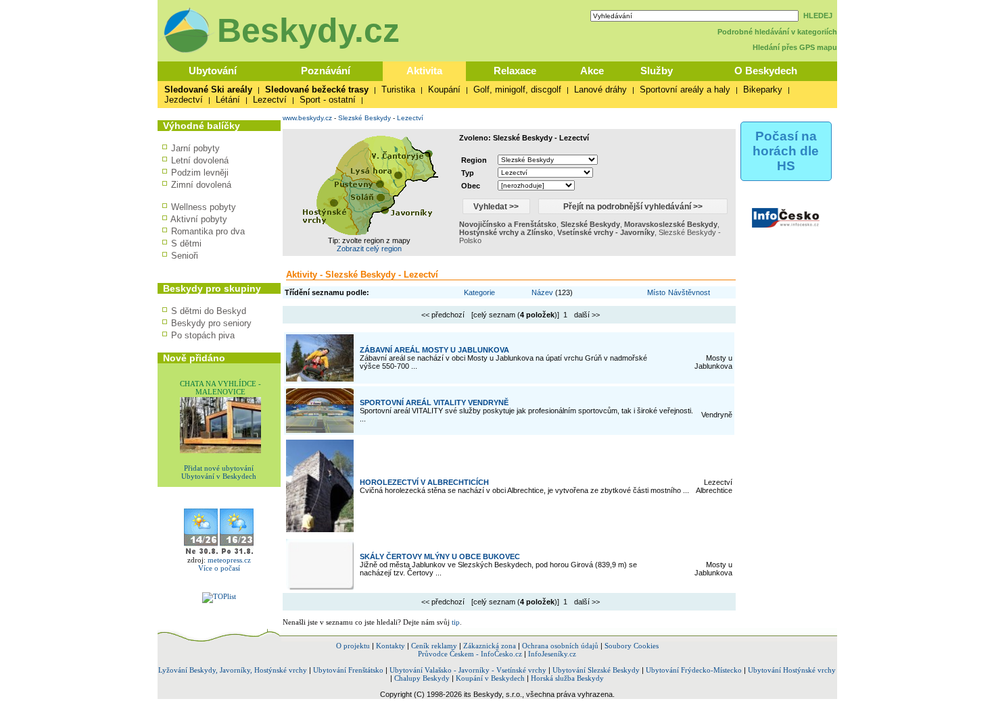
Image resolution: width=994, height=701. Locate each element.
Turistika (398, 89)
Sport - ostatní (328, 100)
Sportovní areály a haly (685, 89)
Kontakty (390, 646)
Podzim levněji (200, 172)
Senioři (184, 256)
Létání (228, 100)
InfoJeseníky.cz (552, 654)
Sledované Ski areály (208, 89)
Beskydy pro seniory (211, 323)
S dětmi (186, 243)
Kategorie (479, 292)
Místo (656, 292)
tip (456, 622)
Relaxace (515, 70)
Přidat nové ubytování (219, 468)
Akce (592, 70)
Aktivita (424, 70)
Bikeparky (762, 89)
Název (542, 292)
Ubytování (213, 70)
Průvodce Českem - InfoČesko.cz (470, 654)
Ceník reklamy (434, 646)
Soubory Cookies (632, 646)
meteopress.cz (229, 560)
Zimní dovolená (201, 185)
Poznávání (325, 70)
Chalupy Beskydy (422, 678)
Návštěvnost (689, 292)
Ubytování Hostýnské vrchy (792, 670)
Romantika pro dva (208, 231)
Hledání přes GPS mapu (795, 47)
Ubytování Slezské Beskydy (596, 670)
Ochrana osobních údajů (560, 646)
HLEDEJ (817, 15)
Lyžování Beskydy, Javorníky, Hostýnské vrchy (232, 670)
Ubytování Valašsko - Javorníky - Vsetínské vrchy (467, 670)
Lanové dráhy (600, 89)
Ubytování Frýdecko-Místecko (694, 670)
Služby (656, 70)
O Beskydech (765, 70)
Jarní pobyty (195, 148)
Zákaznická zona (489, 646)
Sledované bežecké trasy (317, 89)
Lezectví (270, 100)
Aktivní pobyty (198, 219)
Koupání (444, 89)
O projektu (353, 646)
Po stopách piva (203, 335)
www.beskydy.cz (307, 118)
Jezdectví (183, 100)
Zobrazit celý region (369, 248)
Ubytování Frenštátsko (348, 670)
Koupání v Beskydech (490, 678)
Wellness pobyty (203, 207)
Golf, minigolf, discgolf (517, 89)
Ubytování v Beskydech (218, 476)
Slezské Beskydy (364, 118)
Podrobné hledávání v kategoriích (777, 32)
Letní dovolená (200, 160)
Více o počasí (219, 568)
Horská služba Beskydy (567, 678)
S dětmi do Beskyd (208, 311)
